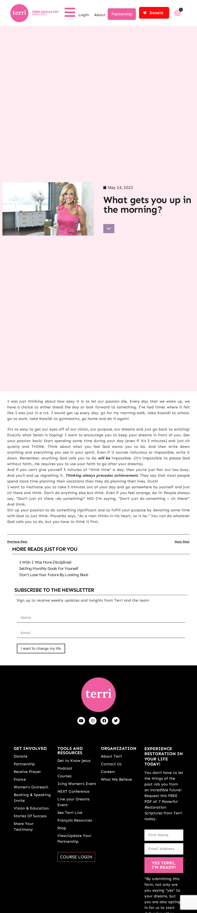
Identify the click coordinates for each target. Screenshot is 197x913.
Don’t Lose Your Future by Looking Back (53, 574)
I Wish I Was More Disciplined (45, 562)
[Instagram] (93, 721)
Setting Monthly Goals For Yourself (48, 568)
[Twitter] (116, 721)
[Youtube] (81, 721)
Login (83, 15)
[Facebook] (104, 721)
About (99, 15)
